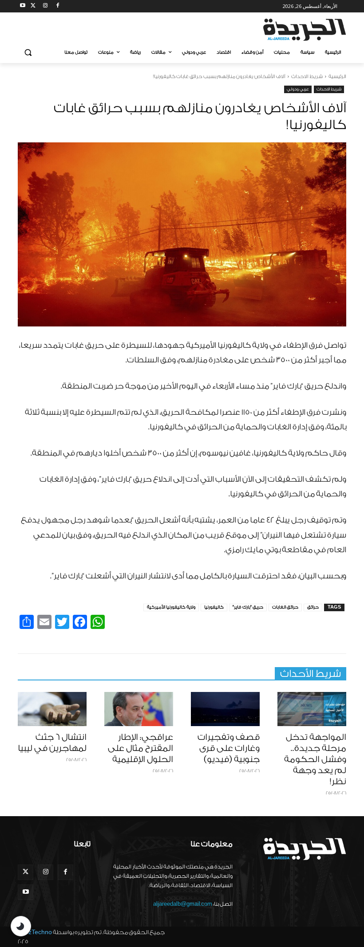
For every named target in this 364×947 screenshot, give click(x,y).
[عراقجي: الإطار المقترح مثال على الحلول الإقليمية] (138, 709)
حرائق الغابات (285, 607)
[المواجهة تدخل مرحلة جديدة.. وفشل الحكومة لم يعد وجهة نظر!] (311, 709)
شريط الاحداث (307, 76)
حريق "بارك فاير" (248, 607)
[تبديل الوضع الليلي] (21, 926)
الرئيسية (337, 76)
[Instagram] (45, 6)
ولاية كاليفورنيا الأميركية (171, 607)
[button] (28, 52)
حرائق (313, 607)
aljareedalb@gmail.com (182, 904)
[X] (33, 6)
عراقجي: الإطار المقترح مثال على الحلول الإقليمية (140, 748)
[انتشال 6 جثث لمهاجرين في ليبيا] (52, 709)
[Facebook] (57, 6)
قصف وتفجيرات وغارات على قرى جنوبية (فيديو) (229, 748)
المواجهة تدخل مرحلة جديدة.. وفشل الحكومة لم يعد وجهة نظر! (315, 759)
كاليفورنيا (214, 607)
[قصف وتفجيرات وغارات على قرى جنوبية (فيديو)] (225, 709)
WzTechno (37, 932)
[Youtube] (23, 6)
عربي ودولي (298, 89)
